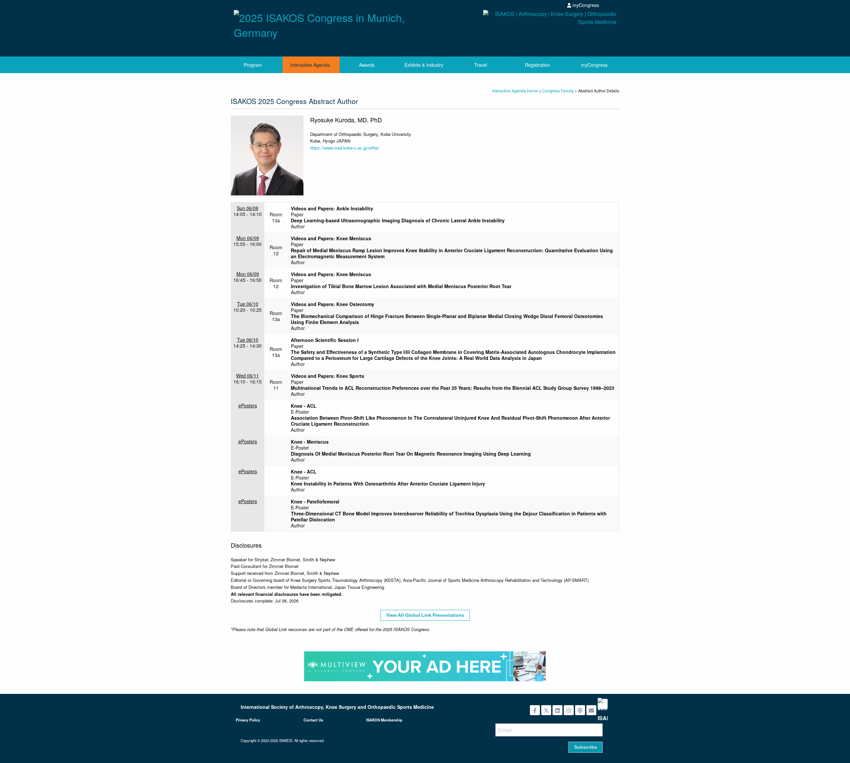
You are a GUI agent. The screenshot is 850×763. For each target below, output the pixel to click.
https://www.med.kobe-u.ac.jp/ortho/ (344, 148)
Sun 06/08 (247, 208)
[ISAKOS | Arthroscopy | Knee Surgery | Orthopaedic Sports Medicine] (523, 31)
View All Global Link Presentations (425, 615)
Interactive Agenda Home (515, 90)
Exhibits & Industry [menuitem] (423, 64)
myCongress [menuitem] (594, 64)
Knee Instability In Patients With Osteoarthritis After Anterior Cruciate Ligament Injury (388, 483)
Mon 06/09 (247, 238)
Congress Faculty (558, 90)
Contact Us (313, 719)
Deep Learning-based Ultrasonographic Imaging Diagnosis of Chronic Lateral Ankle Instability (398, 220)
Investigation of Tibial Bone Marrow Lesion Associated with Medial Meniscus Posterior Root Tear (401, 286)
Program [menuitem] (253, 64)
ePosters (247, 405)
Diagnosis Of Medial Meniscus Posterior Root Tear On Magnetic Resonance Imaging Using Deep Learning (411, 453)
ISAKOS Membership (384, 719)
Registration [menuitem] (537, 64)
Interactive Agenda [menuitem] (310, 64)
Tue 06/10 (247, 303)
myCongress (585, 5)
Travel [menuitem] (480, 64)
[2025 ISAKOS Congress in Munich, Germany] (327, 23)
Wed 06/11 (247, 375)
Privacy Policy (248, 719)
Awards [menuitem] (367, 64)
